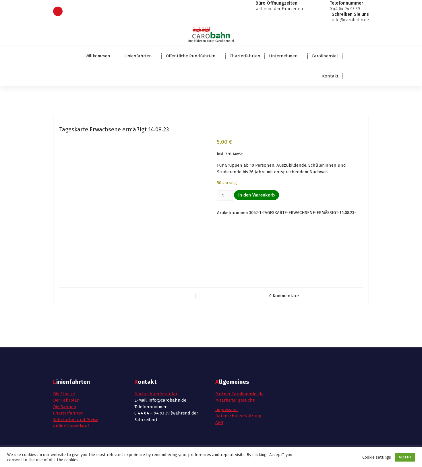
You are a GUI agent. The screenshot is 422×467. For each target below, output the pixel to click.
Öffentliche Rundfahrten (191, 56)
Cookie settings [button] (376, 457)
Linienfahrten (138, 56)
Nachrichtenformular (155, 393)
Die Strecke (64, 393)
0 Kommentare (284, 295)
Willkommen (98, 56)
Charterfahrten (245, 56)
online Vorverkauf (71, 426)
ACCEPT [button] (405, 457)
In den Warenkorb (256, 194)
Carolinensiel (325, 56)
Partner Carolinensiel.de (239, 393)
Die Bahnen (64, 406)
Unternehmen (283, 56)
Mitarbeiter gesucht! (235, 400)
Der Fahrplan (66, 400)
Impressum (226, 409)
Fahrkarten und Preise (75, 419)
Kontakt (330, 76)
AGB (219, 422)
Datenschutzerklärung (238, 416)
